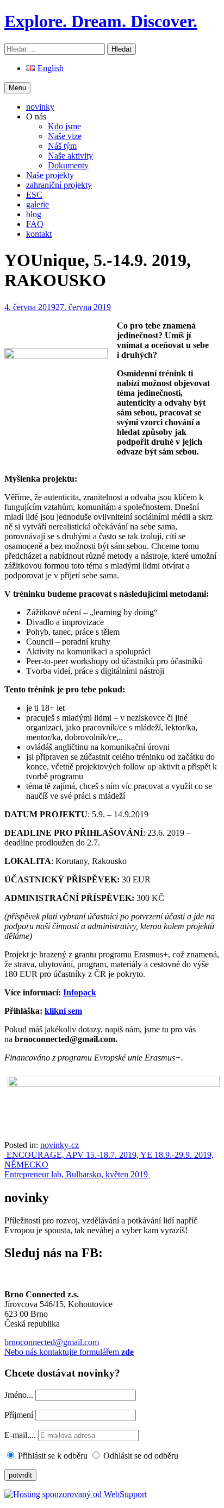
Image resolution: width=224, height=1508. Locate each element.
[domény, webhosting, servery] (75, 1494)
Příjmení (18, 1414)
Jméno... (18, 1394)
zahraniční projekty (59, 185)
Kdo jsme (64, 126)
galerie (37, 204)
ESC (34, 194)
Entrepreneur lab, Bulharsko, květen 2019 (77, 1174)
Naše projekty (50, 175)
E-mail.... (21, 1435)
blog (33, 214)
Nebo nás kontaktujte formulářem (69, 1351)
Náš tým (62, 145)
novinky (40, 106)
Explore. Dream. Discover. (100, 21)
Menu (17, 88)
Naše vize (65, 136)
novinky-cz (59, 1145)
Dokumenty (68, 165)
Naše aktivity (70, 155)
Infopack (79, 992)
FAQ (34, 224)
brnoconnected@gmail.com (51, 1342)
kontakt (39, 233)
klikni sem (63, 1010)
